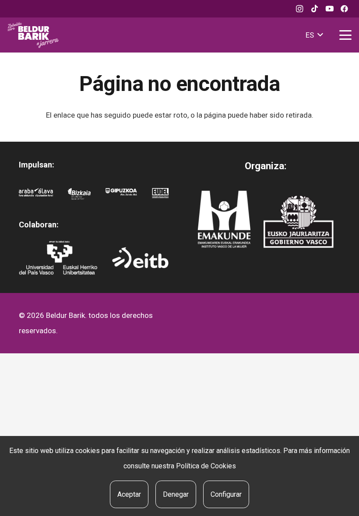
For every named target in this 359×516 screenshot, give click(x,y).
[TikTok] (314, 8)
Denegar (176, 494)
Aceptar (129, 494)
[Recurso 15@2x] (299, 221)
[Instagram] (299, 8)
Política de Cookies (206, 466)
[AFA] (36, 195)
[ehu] (58, 258)
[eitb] (140, 257)
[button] (314, 35)
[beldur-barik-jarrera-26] (33, 35)
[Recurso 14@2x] (223, 219)
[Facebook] (344, 8)
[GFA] (121, 195)
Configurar (226, 494)
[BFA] (79, 195)
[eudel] (160, 195)
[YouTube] (329, 8)
